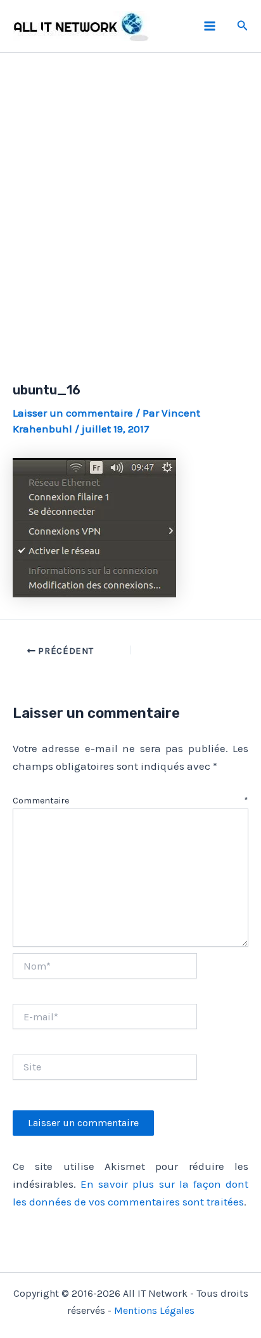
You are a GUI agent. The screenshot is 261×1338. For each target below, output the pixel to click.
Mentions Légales (154, 1310)
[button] (242, 26)
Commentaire (130, 800)
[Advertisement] (130, 202)
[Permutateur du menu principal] (209, 26)
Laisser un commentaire (73, 412)
